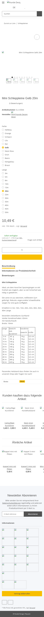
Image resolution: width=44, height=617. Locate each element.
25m (6, 194)
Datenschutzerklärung (11, 503)
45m (6, 209)
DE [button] (14, 7)
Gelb (7, 147)
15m (6, 187)
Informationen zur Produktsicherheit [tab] (18, 271)
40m (6, 205)
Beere (7, 158)
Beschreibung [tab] (8, 266)
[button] (21, 7)
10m (6, 184)
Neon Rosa (9, 151)
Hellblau (8, 130)
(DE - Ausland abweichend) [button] (12, 239)
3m (6, 173)
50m (6, 212)
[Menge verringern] (4, 249)
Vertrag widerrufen (22, 593)
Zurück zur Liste (9, 23)
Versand (23, 226)
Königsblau (9, 162)
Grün (7, 154)
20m (7, 191)
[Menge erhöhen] (39, 249)
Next (40, 82)
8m (6, 180)
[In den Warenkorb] (4, 31)
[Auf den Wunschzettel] (37, 37)
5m (6, 177)
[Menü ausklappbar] (3, 1)
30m (6, 198)
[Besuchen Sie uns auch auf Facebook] (4, 602)
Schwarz (8, 137)
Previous (4, 82)
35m (6, 201)
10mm (22, 381)
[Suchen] (39, 13)
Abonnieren (33, 514)
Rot (6, 144)
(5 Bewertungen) (16, 103)
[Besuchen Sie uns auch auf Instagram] (10, 602)
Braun (7, 165)
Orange (8, 133)
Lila (6, 140)
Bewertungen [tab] (8, 276)
